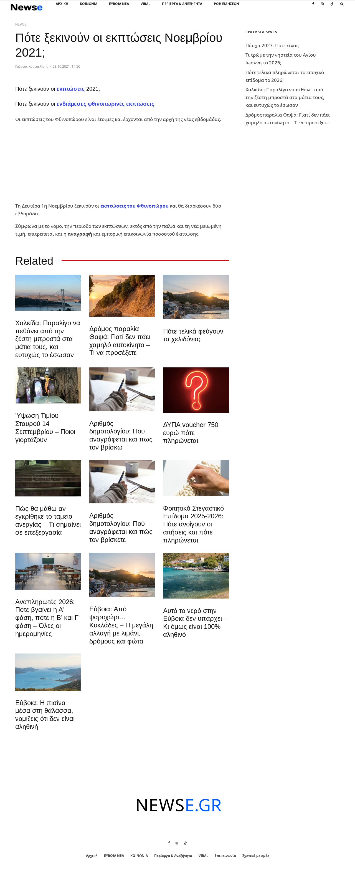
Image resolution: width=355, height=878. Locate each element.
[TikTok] (332, 7)
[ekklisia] (48, 385)
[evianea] (48, 478)
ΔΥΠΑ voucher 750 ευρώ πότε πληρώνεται (190, 433)
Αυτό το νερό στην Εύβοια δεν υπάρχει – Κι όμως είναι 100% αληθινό (195, 622)
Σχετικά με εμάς (255, 855)
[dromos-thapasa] (122, 296)
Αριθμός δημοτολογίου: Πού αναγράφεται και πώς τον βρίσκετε (121, 527)
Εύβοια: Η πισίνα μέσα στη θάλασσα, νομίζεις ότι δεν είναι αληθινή (45, 714)
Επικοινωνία (225, 855)
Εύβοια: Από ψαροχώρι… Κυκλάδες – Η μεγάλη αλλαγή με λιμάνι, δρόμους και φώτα (121, 625)
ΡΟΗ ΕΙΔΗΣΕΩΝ (226, 3)
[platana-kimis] (196, 297)
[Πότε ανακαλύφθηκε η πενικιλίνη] (196, 478)
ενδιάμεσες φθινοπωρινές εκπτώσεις (105, 104)
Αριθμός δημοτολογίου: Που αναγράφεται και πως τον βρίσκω (121, 435)
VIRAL (145, 3)
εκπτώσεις (71, 89)
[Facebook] (313, 7)
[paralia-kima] (196, 576)
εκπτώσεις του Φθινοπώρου (134, 206)
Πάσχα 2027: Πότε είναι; (272, 45)
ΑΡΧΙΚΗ (62, 3)
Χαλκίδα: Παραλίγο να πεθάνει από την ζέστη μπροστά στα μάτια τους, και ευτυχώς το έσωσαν (47, 339)
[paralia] (48, 672)
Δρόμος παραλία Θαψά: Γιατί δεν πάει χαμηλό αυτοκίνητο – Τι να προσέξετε (119, 340)
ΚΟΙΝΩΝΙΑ (88, 3)
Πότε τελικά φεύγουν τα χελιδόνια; (193, 335)
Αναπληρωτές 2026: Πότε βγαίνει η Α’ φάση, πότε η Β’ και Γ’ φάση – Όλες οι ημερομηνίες (47, 617)
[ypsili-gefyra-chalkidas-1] (48, 293)
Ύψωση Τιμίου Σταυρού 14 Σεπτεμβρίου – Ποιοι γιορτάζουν (45, 427)
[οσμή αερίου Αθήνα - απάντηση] (196, 390)
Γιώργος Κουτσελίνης (31, 66)
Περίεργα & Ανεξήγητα (182, 3)
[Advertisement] (56, 163)
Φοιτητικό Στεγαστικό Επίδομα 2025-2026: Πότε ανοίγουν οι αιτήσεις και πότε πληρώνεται (193, 524)
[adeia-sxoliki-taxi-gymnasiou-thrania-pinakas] (48, 571)
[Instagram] (322, 7)
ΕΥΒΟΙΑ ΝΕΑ (119, 3)
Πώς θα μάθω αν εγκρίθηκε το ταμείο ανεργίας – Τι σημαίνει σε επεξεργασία (48, 520)
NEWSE (21, 24)
